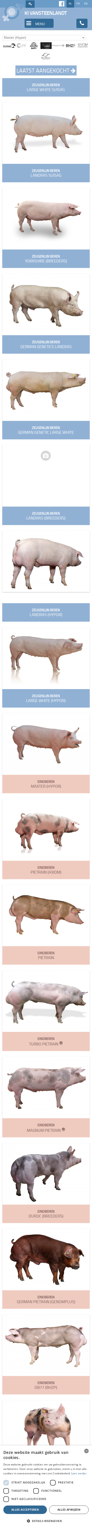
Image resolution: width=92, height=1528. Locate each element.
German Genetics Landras (46, 344)
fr (78, 3)
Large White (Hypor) (46, 698)
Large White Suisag (46, 87)
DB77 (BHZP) (46, 1385)
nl (70, 3)
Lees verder (79, 1473)
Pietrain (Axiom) (46, 870)
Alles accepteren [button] (25, 1510)
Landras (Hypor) (46, 612)
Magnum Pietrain (46, 1128)
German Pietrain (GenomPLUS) (46, 1299)
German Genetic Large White (46, 430)
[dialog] (46, 1486)
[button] (46, 1521)
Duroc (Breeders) (46, 1214)
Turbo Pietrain (46, 1041)
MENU (39, 23)
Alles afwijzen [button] (69, 1510)
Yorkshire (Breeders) (46, 259)
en (86, 3)
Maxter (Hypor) (46, 784)
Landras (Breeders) (45, 516)
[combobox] (86, 1451)
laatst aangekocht (44, 70)
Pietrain (46, 955)
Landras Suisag (46, 173)
